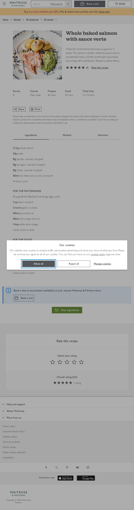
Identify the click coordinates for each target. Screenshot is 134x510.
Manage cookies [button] (102, 263)
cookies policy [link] (98, 254)
